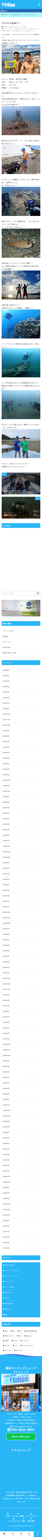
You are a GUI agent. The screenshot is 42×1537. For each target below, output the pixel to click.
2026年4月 (6, 692)
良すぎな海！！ (7, 647)
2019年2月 (6, 1165)
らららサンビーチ (27, 1345)
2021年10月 (6, 989)
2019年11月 (6, 1116)
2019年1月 (6, 1171)
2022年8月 (6, 934)
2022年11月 (6, 918)
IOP (20, 1331)
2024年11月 (6, 785)
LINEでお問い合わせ (21, 1436)
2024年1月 (6, 841)
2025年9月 (6, 730)
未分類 (7, 1298)
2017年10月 (6, 1215)
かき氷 (15, 1341)
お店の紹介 (31, 1521)
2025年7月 (6, 741)
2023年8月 (6, 868)
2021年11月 (6, 984)
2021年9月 (6, 995)
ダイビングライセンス (11, 1276)
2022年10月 (6, 923)
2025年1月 (6, 774)
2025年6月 (6, 747)
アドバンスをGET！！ (31, 15)
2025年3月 (6, 763)
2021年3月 (6, 1028)
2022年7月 (6, 940)
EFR (13, 1331)
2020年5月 (6, 1083)
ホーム (4, 1535)
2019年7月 (6, 1138)
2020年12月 (6, 1044)
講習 (25, 27)
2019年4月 (6, 1154)
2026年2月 (6, 703)
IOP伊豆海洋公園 (31, 1331)
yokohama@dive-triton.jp (22, 1426)
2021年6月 (6, 1011)
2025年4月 (6, 758)
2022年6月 (6, 945)
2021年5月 (6, 1017)
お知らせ (28, 1336)
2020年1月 (6, 1105)
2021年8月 (6, 1000)
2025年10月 (6, 725)
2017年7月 (6, 1231)
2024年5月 (6, 819)
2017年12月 (6, 1204)
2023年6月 (6, 879)
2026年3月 (6, 697)
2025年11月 (6, 719)
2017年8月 (6, 1226)
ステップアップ (31, 1516)
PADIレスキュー (9, 1336)
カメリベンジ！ (7, 642)
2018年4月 (6, 1198)
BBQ (6, 1331)
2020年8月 (6, 1066)
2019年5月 (6, 1149)
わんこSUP (8, 1350)
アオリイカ (19, 1350)
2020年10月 (6, 1055)
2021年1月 (6, 1039)
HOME (6, 15)
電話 (29, 1535)
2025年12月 (6, 714)
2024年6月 (6, 813)
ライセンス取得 (18, 1516)
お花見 (7, 1341)
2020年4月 (6, 1088)
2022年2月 (6, 967)
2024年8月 (6, 802)
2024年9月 (6, 796)
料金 (23, 1521)
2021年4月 (6, 1022)
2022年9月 (6, 929)
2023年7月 (6, 874)
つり (16, 1345)
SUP (20, 1336)
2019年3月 (6, 1160)
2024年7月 (6, 807)
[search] (38, 593)
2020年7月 (6, 1072)
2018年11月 (6, 1182)
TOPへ (37, 1535)
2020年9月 (6, 1061)
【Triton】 (21, 1526)
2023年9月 (6, 863)
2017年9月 (6, 1220)
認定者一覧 (8, 1309)
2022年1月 (6, 973)
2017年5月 (6, 1242)
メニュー (21, 1535)
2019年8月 (6, 1132)
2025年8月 (6, 736)
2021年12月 (6, 978)
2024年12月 (6, 780)
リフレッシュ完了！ (9, 631)
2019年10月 (6, 1121)
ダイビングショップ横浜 (10, 29)
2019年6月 (6, 1143)
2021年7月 (6, 1006)
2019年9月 (6, 1127)
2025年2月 (6, 769)
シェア (12, 1535)
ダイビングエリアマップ (12, 1270)
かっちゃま (25, 1341)
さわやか (7, 1345)
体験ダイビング (9, 1292)
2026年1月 (6, 708)
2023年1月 (6, 907)
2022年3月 (6, 962)
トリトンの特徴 (9, 1287)
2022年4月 (6, 956)
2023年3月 (6, 896)
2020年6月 (6, 1077)
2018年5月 (6, 1193)
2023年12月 (6, 846)
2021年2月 (6, 1033)
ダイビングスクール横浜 (26, 29)
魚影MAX (6, 636)
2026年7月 (6, 675)
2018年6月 (6, 1187)
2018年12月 (6, 1176)
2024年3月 (6, 830)
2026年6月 (6, 681)
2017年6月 (6, 1237)
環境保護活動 (9, 1303)
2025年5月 (6, 752)
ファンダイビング (13, 1521)
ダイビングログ (18, 27)
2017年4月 (6, 1248)
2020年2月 (6, 1099)
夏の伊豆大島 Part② (9, 653)
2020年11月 (6, 1050)
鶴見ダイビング (31, 31)
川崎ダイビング (11, 31)
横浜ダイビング (21, 31)
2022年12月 (6, 912)
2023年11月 (6, 852)
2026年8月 (6, 670)
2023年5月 (6, 885)
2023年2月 (6, 901)
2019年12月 (6, 1110)
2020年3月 (6, 1094)
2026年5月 (6, 686)
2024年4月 (6, 824)
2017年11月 (6, 1209)
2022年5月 (6, 951)
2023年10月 (6, 857)
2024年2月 (6, 835)
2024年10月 (6, 791)
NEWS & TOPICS (16, 15)
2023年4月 (6, 890)
